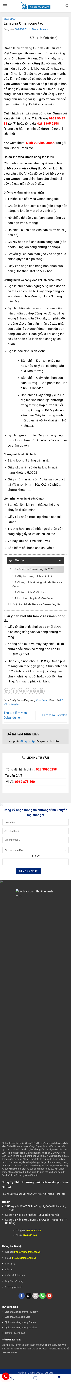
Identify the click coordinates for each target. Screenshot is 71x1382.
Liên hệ (9, 1269)
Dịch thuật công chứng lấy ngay (21, 1311)
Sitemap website (13, 1287)
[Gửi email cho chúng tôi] (35, 1296)
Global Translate (41, 29)
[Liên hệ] (6, 1376)
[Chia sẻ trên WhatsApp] (7, 691)
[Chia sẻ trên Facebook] (14, 691)
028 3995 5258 (48, 123)
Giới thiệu (10, 1263)
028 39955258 (46, 769)
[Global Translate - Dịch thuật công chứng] (35, 6)
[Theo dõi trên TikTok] (28, 1296)
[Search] (67, 5)
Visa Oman (10, 19)
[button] (4, 5)
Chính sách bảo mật (15, 1275)
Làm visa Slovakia (54, 715)
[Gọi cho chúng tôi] (42, 1296)
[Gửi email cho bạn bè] (27, 691)
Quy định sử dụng (14, 1281)
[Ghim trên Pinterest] (34, 691)
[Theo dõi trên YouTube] (49, 1296)
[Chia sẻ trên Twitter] (21, 691)
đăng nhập (27, 741)
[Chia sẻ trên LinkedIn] (41, 691)
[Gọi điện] (12, 1378)
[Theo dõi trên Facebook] (21, 1296)
